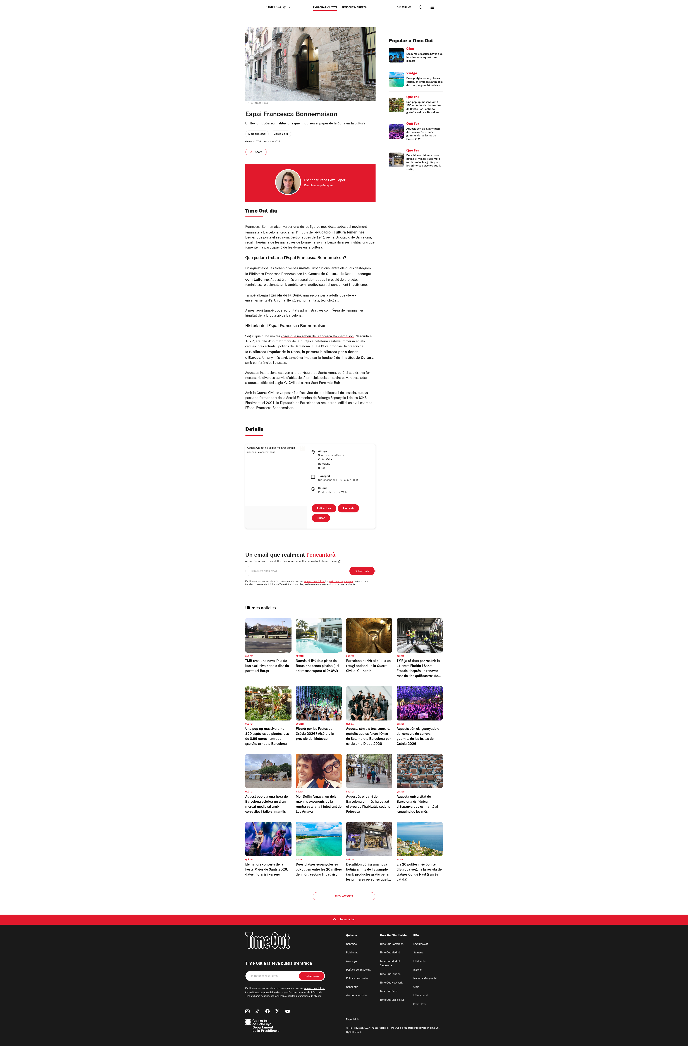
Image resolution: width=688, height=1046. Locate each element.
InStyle (417, 970)
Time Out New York (391, 983)
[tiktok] (257, 1011)
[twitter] (277, 1011)
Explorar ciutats (325, 7)
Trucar (321, 518)
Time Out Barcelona (391, 944)
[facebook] (267, 1011)
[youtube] (287, 1011)
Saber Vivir (419, 1004)
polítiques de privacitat (341, 582)
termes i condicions (314, 582)
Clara (416, 987)
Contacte (351, 944)
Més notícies (344, 896)
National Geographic (425, 978)
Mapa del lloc (353, 1019)
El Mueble (419, 961)
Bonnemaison (291, 274)
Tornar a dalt (347, 919)
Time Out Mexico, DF (392, 1000)
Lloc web (348, 508)
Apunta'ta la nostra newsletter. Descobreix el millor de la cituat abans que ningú (293, 561)
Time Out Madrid (390, 952)
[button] (302, 448)
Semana (418, 952)
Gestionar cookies (356, 995)
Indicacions (324, 508)
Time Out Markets (354, 7)
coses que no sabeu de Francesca (307, 337)
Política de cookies (357, 978)
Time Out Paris (388, 991)
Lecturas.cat (420, 944)
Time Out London (390, 974)
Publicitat (352, 952)
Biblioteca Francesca (265, 274)
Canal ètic (352, 987)
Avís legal (351, 961)
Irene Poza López (332, 180)
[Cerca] (421, 7)
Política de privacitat (358, 970)
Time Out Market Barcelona (390, 963)
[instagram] (247, 1011)
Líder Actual (420, 995)
